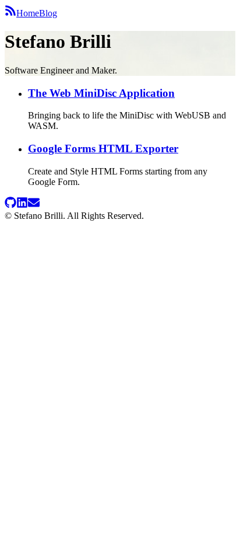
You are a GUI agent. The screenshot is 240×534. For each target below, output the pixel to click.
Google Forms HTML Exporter (103, 148)
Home (27, 13)
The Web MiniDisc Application (101, 93)
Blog (48, 13)
